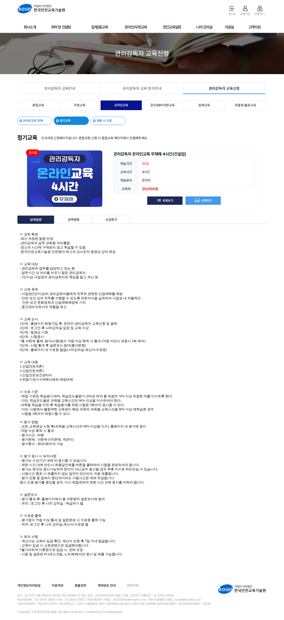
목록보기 (168, 201)
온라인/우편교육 (136, 27)
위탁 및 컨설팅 (61, 27)
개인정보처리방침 (29, 586)
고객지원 (254, 27)
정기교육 (65, 121)
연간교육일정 (172, 27)
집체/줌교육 (99, 27)
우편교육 (79, 105)
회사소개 (30, 27)
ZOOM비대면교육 (162, 105)
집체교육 (204, 105)
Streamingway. (113, 612)
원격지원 (133, 586)
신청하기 (206, 201)
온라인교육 (121, 105)
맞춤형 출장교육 (245, 105)
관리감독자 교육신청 (224, 88)
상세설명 (36, 220)
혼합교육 (38, 105)
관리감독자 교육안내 (59, 88)
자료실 (229, 27)
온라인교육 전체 (33, 121)
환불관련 (80, 586)
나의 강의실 (204, 27)
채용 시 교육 (104, 121)
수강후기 (111, 220)
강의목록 (73, 220)
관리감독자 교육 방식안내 (142, 88)
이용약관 (57, 586)
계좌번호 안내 (107, 586)
